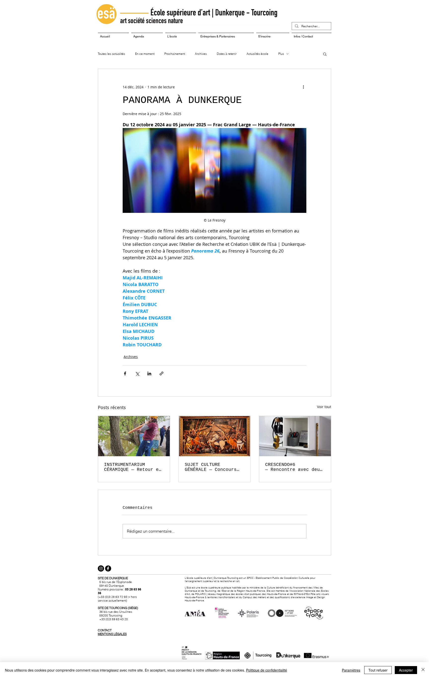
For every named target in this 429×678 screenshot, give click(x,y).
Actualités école (257, 54)
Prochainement (174, 54)
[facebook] (108, 568)
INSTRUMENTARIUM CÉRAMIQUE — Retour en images (132, 467)
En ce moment (144, 54)
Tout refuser (378, 670)
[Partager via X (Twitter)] (137, 373)
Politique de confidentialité (266, 670)
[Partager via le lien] (161, 373)
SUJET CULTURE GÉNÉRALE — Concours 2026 (211, 467)
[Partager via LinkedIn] (149, 373)
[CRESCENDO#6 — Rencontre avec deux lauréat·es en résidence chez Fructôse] (295, 436)
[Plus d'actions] (303, 87)
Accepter (406, 670)
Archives (201, 54)
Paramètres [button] (351, 670)
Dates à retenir (227, 54)
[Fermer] (423, 670)
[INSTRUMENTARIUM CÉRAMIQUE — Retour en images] (134, 436)
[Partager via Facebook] (125, 373)
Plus (281, 54)
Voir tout (324, 406)
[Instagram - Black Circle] (101, 568)
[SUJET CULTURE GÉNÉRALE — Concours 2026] (214, 436)
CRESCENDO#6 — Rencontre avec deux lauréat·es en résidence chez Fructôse (293, 467)
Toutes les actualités (111, 54)
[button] (324, 54)
